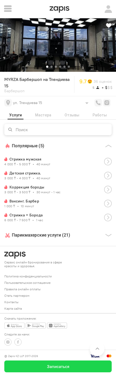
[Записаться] (108, 161)
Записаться (58, 366)
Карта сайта (13, 308)
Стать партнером (16, 296)
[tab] (15, 115)
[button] (47, 67)
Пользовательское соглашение (27, 283)
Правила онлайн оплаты (22, 289)
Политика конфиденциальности (28, 276)
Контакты (11, 302)
